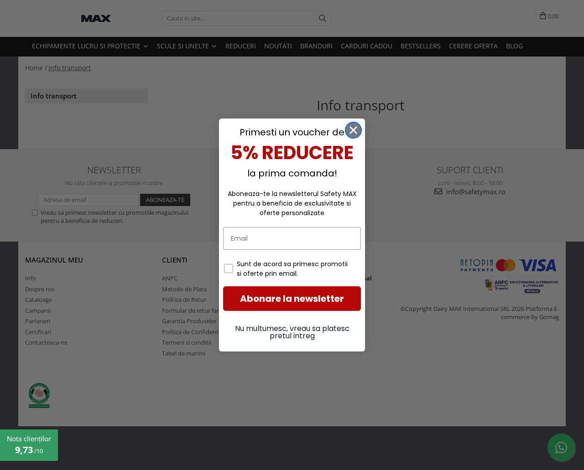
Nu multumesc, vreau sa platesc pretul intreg (292, 332)
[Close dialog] (353, 130)
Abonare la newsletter (292, 298)
